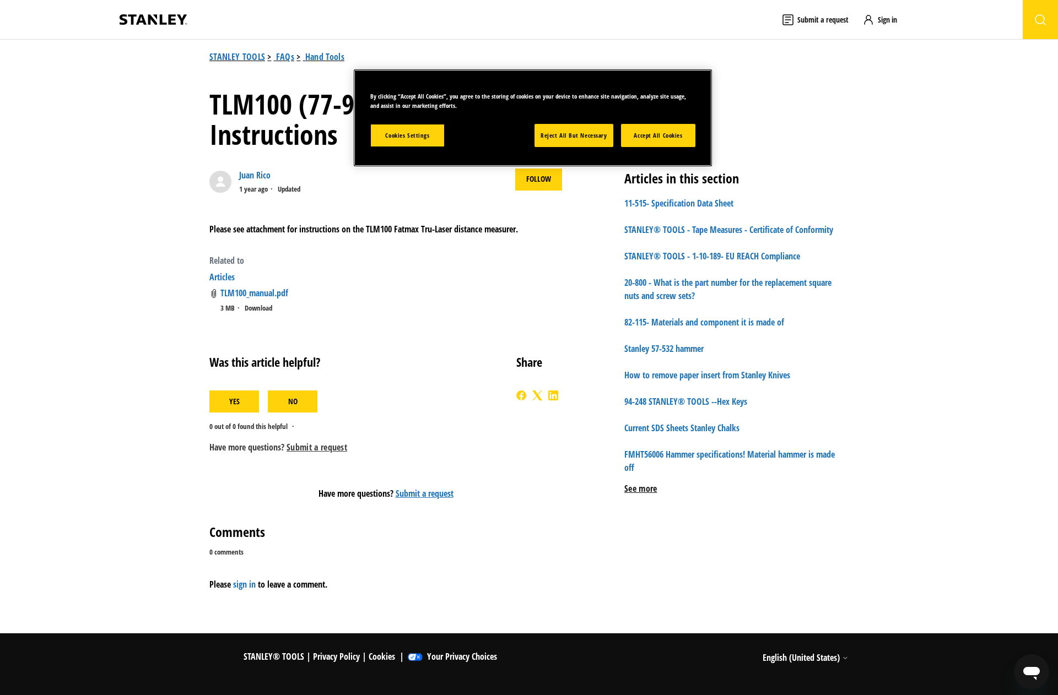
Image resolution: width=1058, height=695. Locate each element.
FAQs (285, 57)
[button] (885, 19)
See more (640, 488)
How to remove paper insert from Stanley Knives (707, 375)
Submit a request (425, 493)
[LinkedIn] (553, 395)
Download (258, 308)
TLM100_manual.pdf (254, 293)
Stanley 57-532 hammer (664, 349)
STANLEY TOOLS (237, 57)
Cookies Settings (407, 135)
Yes (234, 401)
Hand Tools (324, 57)
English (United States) (802, 658)
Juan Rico (255, 175)
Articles (222, 277)
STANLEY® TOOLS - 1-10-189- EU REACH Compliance (712, 256)
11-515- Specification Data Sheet (678, 203)
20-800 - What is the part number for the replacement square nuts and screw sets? (728, 289)
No (293, 401)
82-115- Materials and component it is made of (704, 322)
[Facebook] (521, 395)
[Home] (153, 19)
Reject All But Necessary (574, 135)
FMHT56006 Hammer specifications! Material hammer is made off (729, 461)
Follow (538, 178)
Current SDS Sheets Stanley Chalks (681, 428)
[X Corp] (537, 395)
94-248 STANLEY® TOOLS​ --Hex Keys (685, 401)
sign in (244, 584)
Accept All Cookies (658, 135)
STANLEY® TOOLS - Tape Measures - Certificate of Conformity (728, 230)
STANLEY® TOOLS (274, 656)
